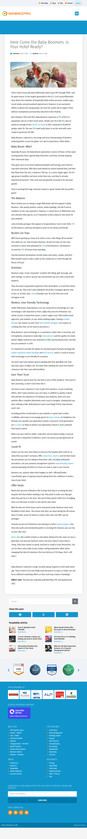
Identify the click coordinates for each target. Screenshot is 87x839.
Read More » (22, 632)
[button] (77, 13)
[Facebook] (15, 812)
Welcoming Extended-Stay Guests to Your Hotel (27, 647)
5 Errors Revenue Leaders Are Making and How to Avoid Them (30, 638)
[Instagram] (21, 812)
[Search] (75, 601)
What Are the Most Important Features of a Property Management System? (65, 648)
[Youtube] (26, 812)
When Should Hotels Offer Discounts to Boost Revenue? (65, 628)
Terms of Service (80, 825)
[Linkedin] (10, 812)
